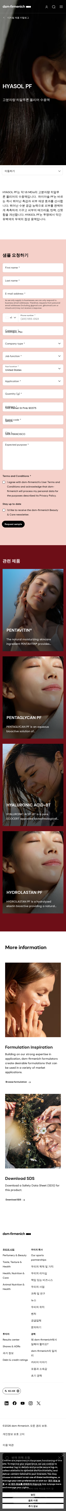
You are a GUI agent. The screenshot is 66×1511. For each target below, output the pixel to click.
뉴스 (33, 1300)
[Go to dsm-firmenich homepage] (17, 6)
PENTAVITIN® (19, 630)
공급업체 (36, 1320)
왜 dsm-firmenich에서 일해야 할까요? (44, 1342)
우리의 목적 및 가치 (42, 1266)
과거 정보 (8, 1353)
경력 (33, 1333)
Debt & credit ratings (15, 1360)
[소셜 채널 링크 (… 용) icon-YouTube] (23, 1403)
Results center (11, 1339)
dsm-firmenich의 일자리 (44, 1353)
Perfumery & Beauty (15, 1255)
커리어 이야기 (39, 1362)
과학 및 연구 (38, 1293)
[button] (54, 7)
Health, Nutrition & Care (14, 1275)
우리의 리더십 (39, 1273)
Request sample (13, 524)
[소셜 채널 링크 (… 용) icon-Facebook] (15, 1403)
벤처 (33, 1313)
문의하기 (36, 1327)
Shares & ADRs (11, 1346)
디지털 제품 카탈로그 (18, 17)
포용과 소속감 (39, 1369)
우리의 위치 (38, 1307)
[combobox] (33, 343)
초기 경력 (36, 1375)
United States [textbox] (13, 370)
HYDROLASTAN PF (24, 892)
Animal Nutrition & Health (14, 1287)
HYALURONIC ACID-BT (29, 805)
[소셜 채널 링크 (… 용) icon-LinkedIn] (7, 1403)
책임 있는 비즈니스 (42, 1280)
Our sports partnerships (38, 1257)
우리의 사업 (8, 1249)
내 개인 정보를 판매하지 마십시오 (24, 1484)
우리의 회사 (37, 1249)
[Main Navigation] (61, 6)
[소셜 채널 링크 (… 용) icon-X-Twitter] (39, 1403)
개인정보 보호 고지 (14, 1434)
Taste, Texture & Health (12, 1264)
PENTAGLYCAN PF (24, 717)
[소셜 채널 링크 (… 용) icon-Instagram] (31, 1403)
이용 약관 (8, 1445)
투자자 (6, 1333)
